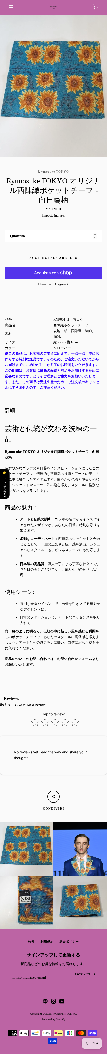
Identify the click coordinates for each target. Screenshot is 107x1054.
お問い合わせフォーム (74, 659)
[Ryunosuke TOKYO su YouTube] (61, 1001)
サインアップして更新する (53, 954)
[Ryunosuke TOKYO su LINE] (45, 1001)
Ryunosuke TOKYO (64, 1013)
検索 (31, 941)
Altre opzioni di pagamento (53, 284)
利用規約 (47, 941)
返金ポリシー (69, 941)
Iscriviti (82, 974)
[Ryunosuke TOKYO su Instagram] (53, 1001)
